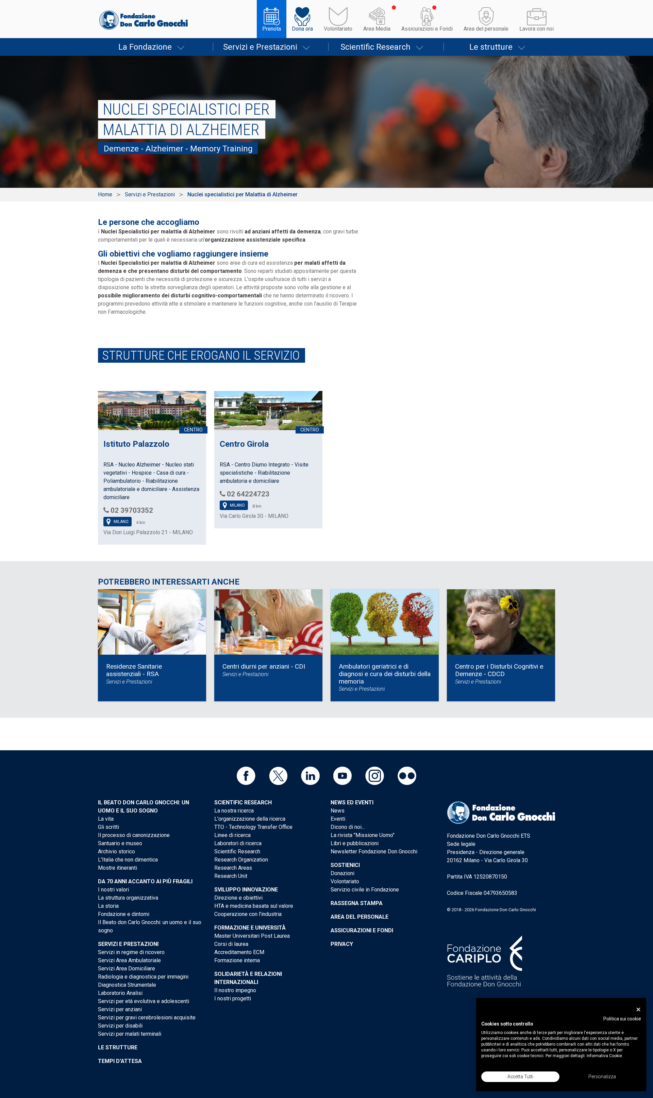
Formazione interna (237, 960)
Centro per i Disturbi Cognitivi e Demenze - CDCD (499, 670)
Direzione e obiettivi (238, 898)
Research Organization (241, 859)
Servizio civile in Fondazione (365, 889)
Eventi (338, 819)
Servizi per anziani (120, 1009)
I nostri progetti (232, 998)
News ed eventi (352, 802)
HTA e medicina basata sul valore (253, 906)
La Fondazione (145, 47)
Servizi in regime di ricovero (131, 952)
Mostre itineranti (117, 868)
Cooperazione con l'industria (248, 914)
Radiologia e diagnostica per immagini (143, 976)
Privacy (342, 944)
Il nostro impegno (235, 990)
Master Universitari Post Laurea (252, 936)
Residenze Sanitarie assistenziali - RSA (134, 670)
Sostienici (345, 865)
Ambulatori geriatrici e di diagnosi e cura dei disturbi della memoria (385, 673)
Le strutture (491, 47)
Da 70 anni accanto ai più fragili (145, 881)
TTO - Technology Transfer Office (253, 827)
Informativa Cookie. (605, 1055)
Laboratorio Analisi (120, 993)
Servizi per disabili (120, 1025)
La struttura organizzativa (128, 898)
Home (105, 194)
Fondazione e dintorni (123, 914)
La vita (106, 819)
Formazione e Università (250, 927)
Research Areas (233, 868)
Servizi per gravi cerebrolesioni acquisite (147, 1017)
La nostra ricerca (234, 810)
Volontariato (338, 29)
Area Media (376, 29)
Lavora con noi (536, 29)
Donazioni (342, 873)
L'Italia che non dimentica (128, 859)
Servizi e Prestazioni (260, 47)
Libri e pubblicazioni (355, 843)
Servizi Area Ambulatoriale (129, 960)
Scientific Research (375, 47)
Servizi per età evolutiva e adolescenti (143, 1001)
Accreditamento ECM (239, 952)
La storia (108, 906)
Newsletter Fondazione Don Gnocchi (374, 851)
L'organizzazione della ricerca (249, 819)
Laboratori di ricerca (238, 843)
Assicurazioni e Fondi (427, 29)
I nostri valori (113, 889)
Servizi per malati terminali (129, 1034)
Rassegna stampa (357, 903)
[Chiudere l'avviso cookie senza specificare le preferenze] (638, 1009)
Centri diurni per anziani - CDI (263, 666)
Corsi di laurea (231, 944)
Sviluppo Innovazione (246, 889)
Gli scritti (108, 827)
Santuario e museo (120, 843)
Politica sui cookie (622, 1018)
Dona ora (302, 29)
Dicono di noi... (348, 827)
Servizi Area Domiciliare (126, 968)
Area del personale (486, 29)
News (338, 810)
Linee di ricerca (232, 835)
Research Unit (230, 876)
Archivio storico (116, 851)
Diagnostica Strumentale (127, 985)
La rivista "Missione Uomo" (363, 835)
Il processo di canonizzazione (134, 835)
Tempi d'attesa (120, 1061)
